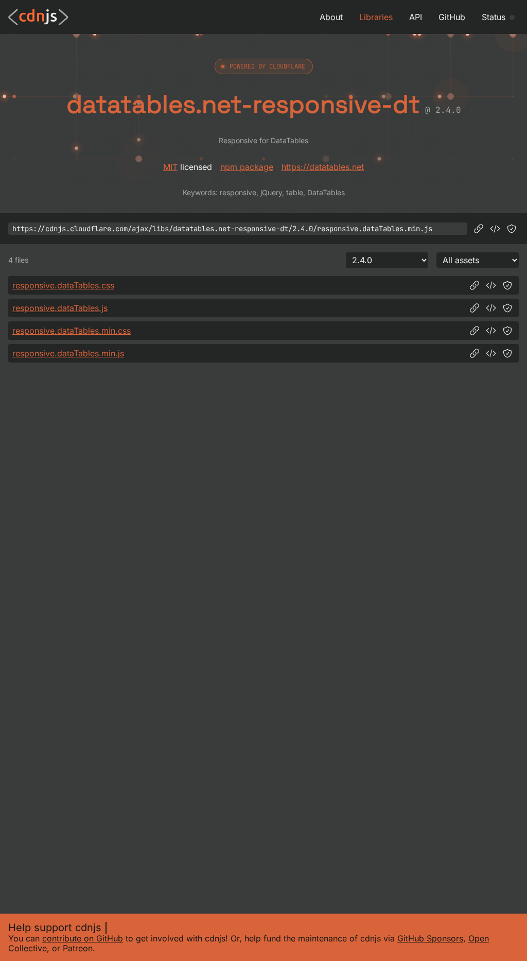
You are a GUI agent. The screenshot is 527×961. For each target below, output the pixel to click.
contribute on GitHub (82, 938)
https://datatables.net (323, 167)
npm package (246, 167)
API (415, 17)
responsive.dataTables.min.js (68, 353)
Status (493, 17)
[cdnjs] (38, 17)
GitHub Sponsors (430, 938)
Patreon (78, 948)
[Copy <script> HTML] (495, 228)
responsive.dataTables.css (63, 285)
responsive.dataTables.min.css (71, 330)
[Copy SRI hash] (511, 228)
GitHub (451, 17)
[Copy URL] (478, 228)
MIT (170, 167)
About (331, 17)
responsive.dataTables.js (60, 308)
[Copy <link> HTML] (491, 285)
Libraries (376, 17)
